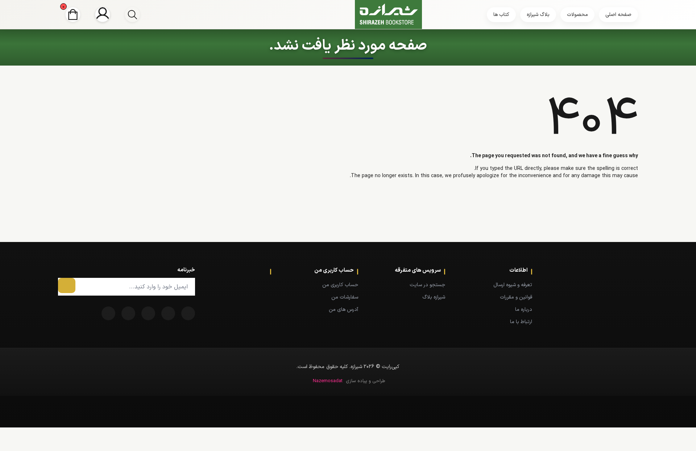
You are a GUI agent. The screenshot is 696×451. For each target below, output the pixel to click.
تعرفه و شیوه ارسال (512, 285)
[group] (132, 14)
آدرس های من (343, 309)
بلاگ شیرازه (538, 14)
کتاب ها (501, 14)
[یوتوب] (128, 313)
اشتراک (66, 285)
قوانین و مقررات (516, 297)
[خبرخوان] (148, 313)
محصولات (577, 14)
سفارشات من (344, 297)
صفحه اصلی (618, 14)
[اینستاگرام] (108, 313)
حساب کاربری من (340, 285)
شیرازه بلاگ (433, 297)
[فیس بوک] (188, 313)
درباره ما (523, 309)
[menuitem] (499, 284)
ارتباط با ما (521, 322)
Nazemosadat (328, 381)
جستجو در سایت (427, 285)
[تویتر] (168, 313)
